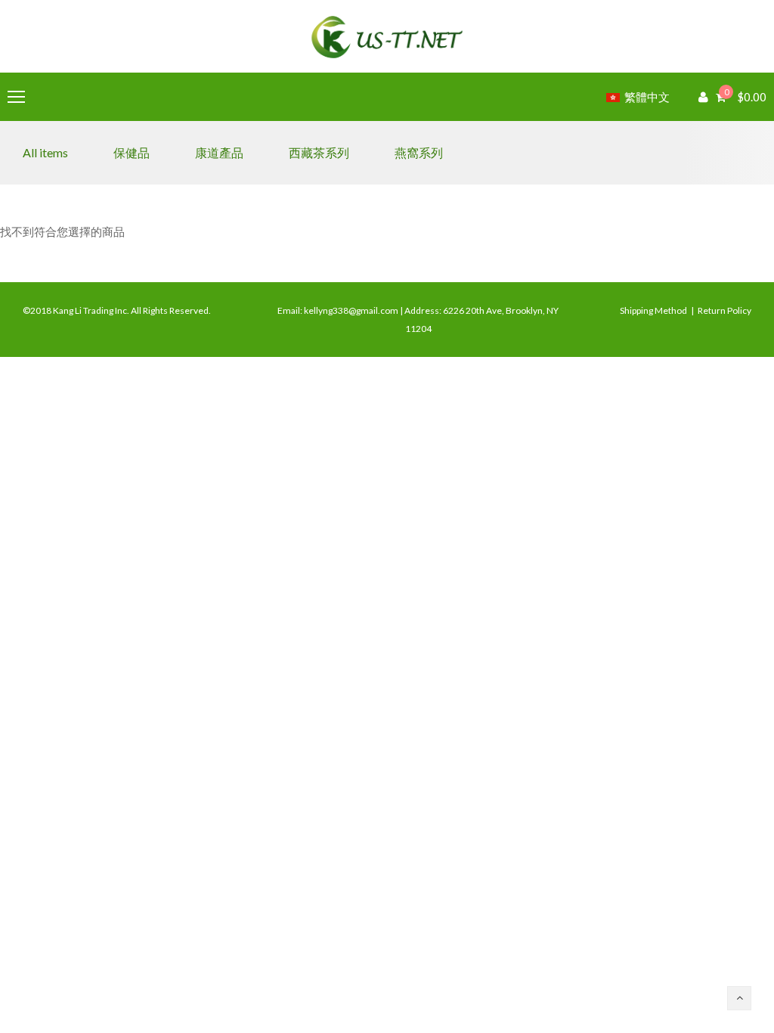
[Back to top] (739, 998)
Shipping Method (653, 310)
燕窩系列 (419, 152)
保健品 (131, 152)
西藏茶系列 (319, 152)
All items (45, 152)
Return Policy (724, 310)
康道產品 (219, 152)
